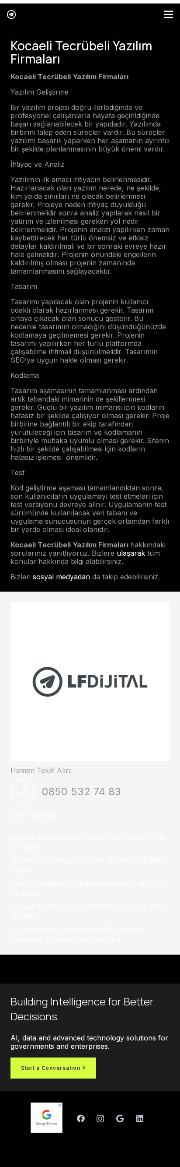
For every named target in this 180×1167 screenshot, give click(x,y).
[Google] (120, 1118)
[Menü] (169, 14)
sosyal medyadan (61, 576)
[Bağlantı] (11, 14)
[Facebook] (80, 1118)
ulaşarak (129, 553)
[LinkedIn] (139, 1118)
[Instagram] (100, 1118)
